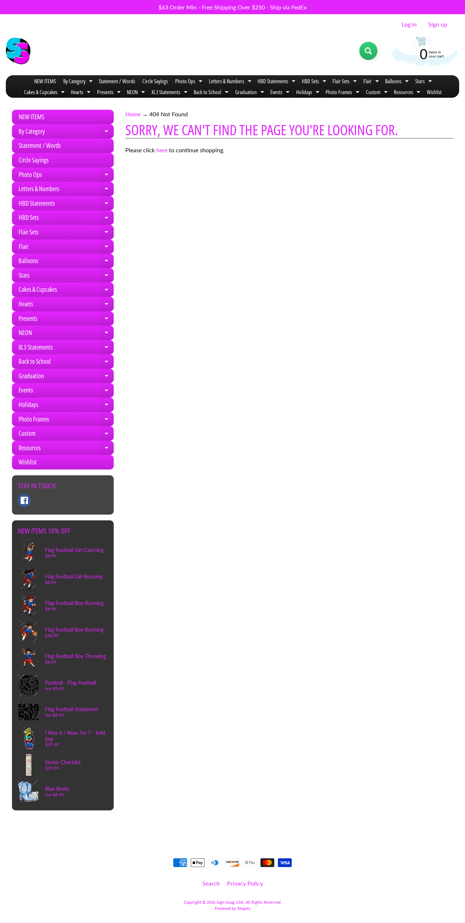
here (161, 149)
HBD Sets (315, 81)
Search (211, 883)
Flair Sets (345, 81)
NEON (137, 92)
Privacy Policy (245, 883)
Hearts (81, 92)
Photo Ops (189, 81)
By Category (78, 81)
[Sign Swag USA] (18, 50)
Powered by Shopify (233, 908)
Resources (408, 92)
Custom (377, 92)
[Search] (368, 51)
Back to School (212, 92)
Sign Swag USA (230, 902)
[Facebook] (24, 500)
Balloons (398, 81)
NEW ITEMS (45, 81)
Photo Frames (343, 92)
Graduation (250, 92)
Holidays (308, 92)
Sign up (437, 24)
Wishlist (434, 92)
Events (280, 92)
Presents (109, 92)
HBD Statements (277, 81)
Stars (424, 81)
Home (133, 113)
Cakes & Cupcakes (45, 92)
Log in (409, 24)
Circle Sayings (155, 81)
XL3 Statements (170, 92)
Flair (372, 81)
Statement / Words (117, 81)
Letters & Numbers (231, 81)
